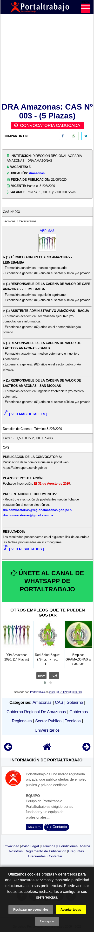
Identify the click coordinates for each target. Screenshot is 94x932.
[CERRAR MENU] (85, 8)
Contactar (54, 856)
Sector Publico (48, 721)
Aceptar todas (70, 909)
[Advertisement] (47, 59)
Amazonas (37, 173)
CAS (59, 702)
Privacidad (11, 846)
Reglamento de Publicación (45, 851)
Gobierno (75, 702)
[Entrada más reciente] (8, 749)
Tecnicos (73, 721)
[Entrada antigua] (86, 749)
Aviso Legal (30, 846)
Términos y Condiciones (59, 846)
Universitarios (47, 730)
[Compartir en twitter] (86, 136)
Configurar (47, 921)
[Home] (47, 749)
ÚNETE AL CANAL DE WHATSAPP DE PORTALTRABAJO (50, 581)
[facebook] (63, 136)
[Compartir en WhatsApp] (74, 136)
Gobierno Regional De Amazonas (36, 712)
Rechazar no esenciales (30, 909)
